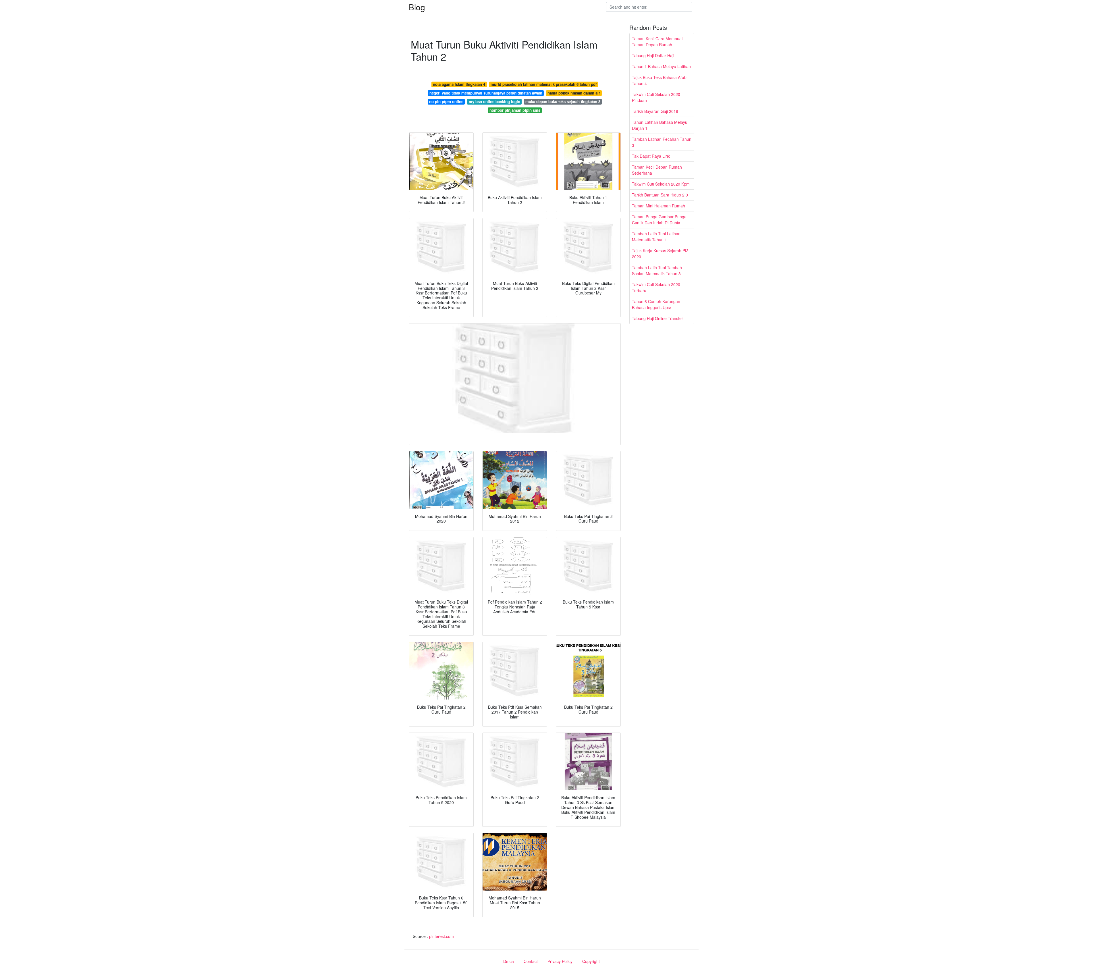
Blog (417, 6)
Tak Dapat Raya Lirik (651, 156)
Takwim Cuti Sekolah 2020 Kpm (661, 184)
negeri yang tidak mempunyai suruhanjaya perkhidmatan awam (485, 93)
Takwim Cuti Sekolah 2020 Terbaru (656, 287)
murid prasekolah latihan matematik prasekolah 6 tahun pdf (544, 84)
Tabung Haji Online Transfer (657, 318)
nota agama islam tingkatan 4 (459, 84)
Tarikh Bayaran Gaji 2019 (655, 111)
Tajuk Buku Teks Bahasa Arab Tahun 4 (659, 80)
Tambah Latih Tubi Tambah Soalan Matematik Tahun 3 (657, 270)
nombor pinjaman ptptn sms (514, 110)
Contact (531, 961)
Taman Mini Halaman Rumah (658, 206)
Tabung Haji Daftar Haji (653, 55)
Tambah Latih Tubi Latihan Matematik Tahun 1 (656, 236)
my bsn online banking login (494, 101)
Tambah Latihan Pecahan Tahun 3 (661, 142)
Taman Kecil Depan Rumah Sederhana (657, 170)
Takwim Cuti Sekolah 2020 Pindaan (656, 97)
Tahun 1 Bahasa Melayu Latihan (661, 66)
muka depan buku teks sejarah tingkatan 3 (562, 101)
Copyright (591, 961)
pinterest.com (441, 936)
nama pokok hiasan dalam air (573, 93)
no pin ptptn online (446, 101)
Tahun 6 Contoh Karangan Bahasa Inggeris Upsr (656, 304)
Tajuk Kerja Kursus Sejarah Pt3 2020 (660, 253)
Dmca (508, 961)
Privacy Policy (559, 961)
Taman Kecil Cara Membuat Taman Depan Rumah (657, 41)
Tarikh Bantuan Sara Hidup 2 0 (660, 195)
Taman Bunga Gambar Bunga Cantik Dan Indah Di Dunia (659, 220)
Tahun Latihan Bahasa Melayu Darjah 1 (659, 125)
